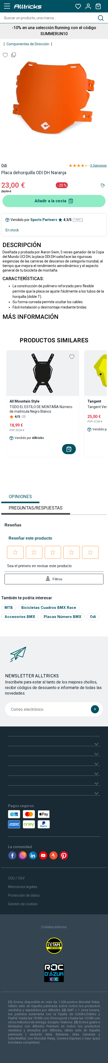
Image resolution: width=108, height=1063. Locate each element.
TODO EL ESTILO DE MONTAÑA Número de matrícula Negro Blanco (41, 409)
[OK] (95, 709)
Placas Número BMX (62, 616)
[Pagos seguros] (37, 819)
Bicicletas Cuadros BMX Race (48, 607)
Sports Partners (43, 220)
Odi (4, 165)
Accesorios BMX (20, 616)
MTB (9, 607)
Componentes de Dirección (28, 44)
